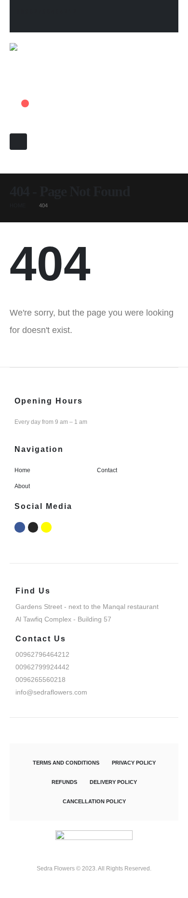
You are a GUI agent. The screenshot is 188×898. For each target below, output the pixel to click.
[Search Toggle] (12, 169)
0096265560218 (40, 679)
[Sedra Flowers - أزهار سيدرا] (52, 61)
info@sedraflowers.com (51, 692)
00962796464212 (46, 11)
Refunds (64, 782)
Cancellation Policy (94, 801)
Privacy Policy (134, 763)
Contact (107, 470)
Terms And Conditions (66, 763)
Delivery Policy (113, 782)
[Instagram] (33, 527)
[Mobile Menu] (18, 141)
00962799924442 (42, 667)
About (22, 486)
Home (22, 470)
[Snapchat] (46, 527)
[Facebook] (19, 527)
